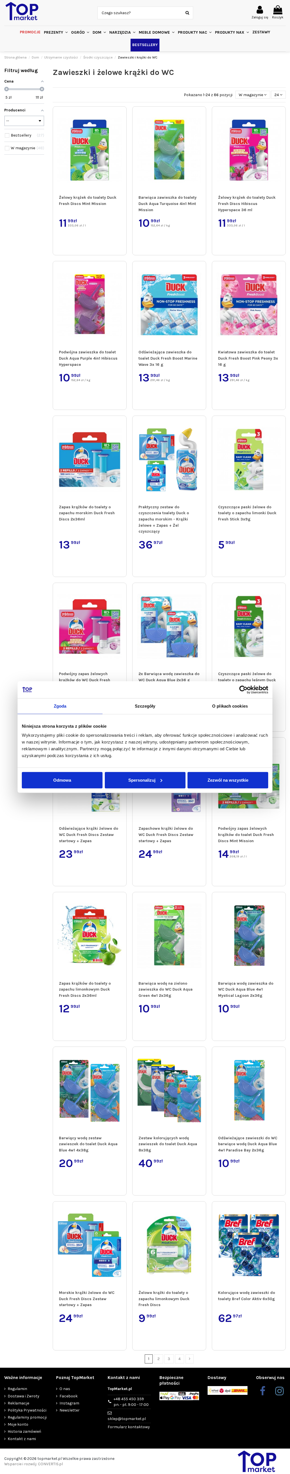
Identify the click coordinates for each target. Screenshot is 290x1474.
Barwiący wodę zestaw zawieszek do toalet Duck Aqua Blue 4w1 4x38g (88, 1144)
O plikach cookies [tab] (230, 706)
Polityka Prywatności (27, 1410)
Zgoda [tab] (60, 706)
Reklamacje (18, 1403)
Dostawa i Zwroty (23, 1396)
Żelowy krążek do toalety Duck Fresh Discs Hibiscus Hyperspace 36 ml (247, 203)
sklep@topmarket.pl (127, 1418)
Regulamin (17, 1388)
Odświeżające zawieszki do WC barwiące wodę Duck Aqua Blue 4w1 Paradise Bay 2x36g (247, 1144)
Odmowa (62, 779)
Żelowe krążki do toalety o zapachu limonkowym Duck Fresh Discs (163, 1298)
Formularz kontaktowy (129, 1427)
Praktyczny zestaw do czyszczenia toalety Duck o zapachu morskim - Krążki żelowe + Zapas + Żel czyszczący (163, 519)
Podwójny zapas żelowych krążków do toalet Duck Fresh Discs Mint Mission (246, 834)
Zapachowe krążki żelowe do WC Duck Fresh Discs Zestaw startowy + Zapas (165, 834)
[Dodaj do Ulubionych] (121, 116)
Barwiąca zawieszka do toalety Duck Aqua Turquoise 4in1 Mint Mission (167, 203)
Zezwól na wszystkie (228, 779)
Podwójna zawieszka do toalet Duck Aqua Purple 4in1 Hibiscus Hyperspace (88, 358)
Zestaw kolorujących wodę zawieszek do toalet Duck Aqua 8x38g (167, 1144)
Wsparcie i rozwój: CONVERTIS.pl (33, 1464)
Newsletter (69, 1410)
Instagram (69, 1403)
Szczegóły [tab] (145, 706)
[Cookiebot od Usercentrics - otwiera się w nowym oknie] (243, 690)
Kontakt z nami (22, 1438)
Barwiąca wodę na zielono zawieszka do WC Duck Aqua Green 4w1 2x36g (165, 989)
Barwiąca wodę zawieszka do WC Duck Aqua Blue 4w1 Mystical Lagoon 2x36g (245, 989)
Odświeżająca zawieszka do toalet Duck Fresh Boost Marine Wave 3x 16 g (167, 358)
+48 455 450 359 (131, 1402)
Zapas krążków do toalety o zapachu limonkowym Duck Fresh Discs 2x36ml (85, 989)
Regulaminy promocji (27, 1417)
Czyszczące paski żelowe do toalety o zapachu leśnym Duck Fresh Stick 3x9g (247, 679)
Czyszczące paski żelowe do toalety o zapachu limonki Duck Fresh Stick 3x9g (247, 513)
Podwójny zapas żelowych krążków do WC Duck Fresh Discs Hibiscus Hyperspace (84, 679)
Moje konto (18, 1424)
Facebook (68, 1396)
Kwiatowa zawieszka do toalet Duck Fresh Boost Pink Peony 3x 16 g (248, 358)
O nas (64, 1388)
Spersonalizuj (141, 779)
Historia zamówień (24, 1431)
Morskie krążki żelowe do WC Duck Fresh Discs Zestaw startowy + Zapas (86, 1298)
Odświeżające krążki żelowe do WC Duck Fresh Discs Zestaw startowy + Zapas (88, 834)
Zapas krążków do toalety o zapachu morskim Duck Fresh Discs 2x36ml (87, 513)
